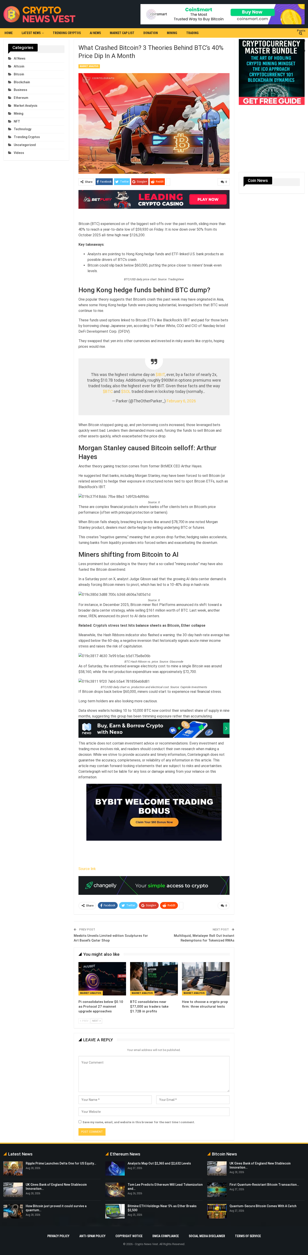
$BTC (108, 391)
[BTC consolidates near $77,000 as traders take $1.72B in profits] (154, 978)
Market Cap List (122, 33)
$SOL (126, 391)
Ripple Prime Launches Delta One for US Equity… (61, 1163)
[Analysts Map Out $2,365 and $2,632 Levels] (115, 1168)
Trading (192, 33)
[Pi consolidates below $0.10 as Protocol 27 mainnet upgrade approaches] (102, 978)
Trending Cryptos (67, 33)
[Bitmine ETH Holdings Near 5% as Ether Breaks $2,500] (115, 1211)
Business (20, 90)
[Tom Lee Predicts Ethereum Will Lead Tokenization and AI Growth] (115, 1190)
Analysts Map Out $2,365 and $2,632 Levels (159, 1163)
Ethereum (21, 98)
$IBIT (160, 374)
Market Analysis (89, 66)
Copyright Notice (129, 1236)
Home (9, 33)
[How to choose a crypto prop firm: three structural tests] (206, 978)
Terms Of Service (248, 1236)
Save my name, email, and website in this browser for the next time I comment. (139, 1122)
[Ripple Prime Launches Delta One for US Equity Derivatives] (13, 1168)
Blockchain (22, 82)
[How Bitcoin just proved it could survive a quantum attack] (13, 1211)
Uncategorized (25, 145)
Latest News (31, 33)
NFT (17, 121)
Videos (19, 153)
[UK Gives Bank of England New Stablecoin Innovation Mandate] (13, 1190)
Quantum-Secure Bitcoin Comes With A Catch (263, 1206)
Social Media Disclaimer (207, 1236)
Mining (172, 33)
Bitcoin (19, 74)
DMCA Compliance (165, 1236)
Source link (87, 869)
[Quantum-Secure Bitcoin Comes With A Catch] (217, 1211)
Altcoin (19, 66)
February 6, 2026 (181, 401)
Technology (22, 129)
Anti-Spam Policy (92, 1236)
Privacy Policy (58, 1236)
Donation (150, 33)
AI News (95, 33)
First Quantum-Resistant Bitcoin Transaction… (264, 1184)
